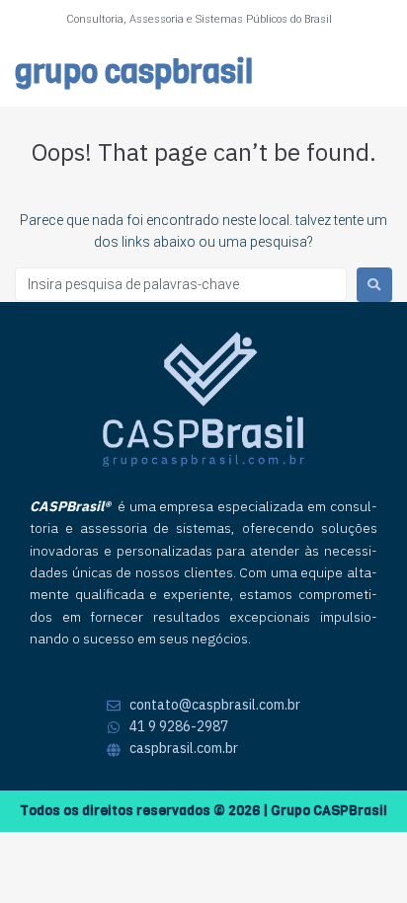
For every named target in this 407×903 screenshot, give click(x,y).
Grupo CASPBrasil (134, 72)
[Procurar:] (181, 284)
